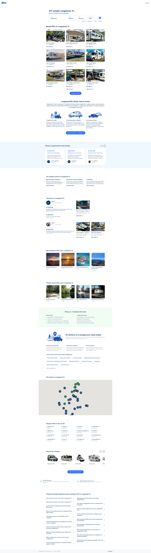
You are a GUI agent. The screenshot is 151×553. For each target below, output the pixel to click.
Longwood (100, 21)
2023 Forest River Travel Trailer (95, 153)
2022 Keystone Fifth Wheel (53, 153)
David (53, 201)
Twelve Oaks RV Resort (52, 358)
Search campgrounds (50, 368)
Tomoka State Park (50, 299)
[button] (58, 18)
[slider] (50, 44)
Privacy (58, 551)
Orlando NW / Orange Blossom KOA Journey (57, 361)
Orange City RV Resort (87, 361)
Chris (52, 223)
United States (89, 21)
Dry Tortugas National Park (82, 267)
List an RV (147, 2)
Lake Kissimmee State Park (98, 299)
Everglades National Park (67, 267)
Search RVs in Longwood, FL (75, 471)
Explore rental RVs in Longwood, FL (75, 132)
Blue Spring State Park (74, 361)
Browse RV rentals (75, 93)
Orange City (97, 361)
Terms (55, 551)
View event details (50, 185)
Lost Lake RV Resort (77, 358)
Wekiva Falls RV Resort (65, 358)
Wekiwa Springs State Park (67, 299)
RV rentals (83, 21)
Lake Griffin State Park (81, 299)
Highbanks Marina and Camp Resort (92, 358)
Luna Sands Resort (65, 364)
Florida (95, 21)
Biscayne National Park (51, 267)
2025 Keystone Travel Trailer (74, 153)
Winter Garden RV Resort (52, 364)
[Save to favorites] (63, 31)
